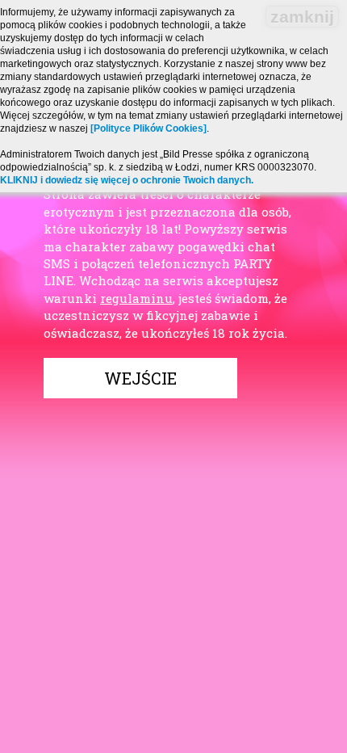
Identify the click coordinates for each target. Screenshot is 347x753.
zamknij (302, 16)
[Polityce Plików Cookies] (148, 128)
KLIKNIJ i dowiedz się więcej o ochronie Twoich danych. (126, 180)
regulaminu (136, 298)
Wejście (140, 378)
